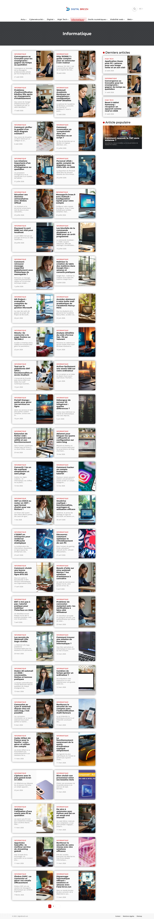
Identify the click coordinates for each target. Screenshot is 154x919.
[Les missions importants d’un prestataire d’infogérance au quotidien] (44, 170)
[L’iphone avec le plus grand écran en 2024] (44, 784)
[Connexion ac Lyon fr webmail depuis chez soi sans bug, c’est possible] (44, 713)
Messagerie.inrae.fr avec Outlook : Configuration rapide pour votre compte (65, 198)
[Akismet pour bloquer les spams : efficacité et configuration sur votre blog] (87, 442)
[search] (134, 9)
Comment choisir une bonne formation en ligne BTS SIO (23, 571)
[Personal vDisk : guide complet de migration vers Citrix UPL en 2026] (87, 170)
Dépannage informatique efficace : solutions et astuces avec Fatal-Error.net (63, 881)
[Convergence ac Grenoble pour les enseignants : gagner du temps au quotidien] (44, 65)
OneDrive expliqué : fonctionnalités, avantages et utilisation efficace (65, 505)
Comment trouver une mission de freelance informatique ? (65, 640)
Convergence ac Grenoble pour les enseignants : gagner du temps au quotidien (23, 60)
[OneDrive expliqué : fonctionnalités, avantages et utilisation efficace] (87, 510)
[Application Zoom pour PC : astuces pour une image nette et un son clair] (134, 65)
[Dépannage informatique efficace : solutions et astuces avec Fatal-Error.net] (87, 885)
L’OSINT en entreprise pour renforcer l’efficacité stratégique (22, 538)
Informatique (20, 54)
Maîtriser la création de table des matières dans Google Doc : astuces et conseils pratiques (65, 267)
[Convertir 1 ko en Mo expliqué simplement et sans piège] (44, 476)
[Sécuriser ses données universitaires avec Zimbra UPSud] (44, 203)
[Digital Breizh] (77, 8)
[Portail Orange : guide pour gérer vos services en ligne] (44, 409)
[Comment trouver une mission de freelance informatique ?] (87, 646)
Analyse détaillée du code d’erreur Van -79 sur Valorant (65, 336)
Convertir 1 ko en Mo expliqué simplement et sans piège (22, 470)
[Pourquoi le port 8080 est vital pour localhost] (44, 237)
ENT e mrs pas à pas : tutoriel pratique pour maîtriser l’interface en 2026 (23, 606)
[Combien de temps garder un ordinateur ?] (87, 680)
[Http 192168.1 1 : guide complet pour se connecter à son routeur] (87, 65)
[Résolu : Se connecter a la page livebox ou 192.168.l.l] (44, 342)
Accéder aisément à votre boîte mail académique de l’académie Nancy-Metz (65, 303)
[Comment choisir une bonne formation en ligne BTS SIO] (44, 577)
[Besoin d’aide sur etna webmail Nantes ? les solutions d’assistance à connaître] (87, 577)
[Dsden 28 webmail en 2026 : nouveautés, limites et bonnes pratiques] (44, 680)
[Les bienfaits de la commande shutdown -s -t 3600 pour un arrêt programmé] (87, 237)
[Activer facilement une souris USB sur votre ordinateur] (87, 375)
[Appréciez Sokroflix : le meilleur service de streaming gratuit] (44, 852)
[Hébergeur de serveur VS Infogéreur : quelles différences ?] (87, 409)
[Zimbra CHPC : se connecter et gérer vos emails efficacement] (44, 885)
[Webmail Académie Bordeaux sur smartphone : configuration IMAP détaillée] (87, 100)
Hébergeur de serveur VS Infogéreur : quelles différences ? (63, 404)
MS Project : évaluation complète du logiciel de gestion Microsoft (23, 303)
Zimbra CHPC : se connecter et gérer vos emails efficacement (22, 879)
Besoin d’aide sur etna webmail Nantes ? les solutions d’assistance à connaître (65, 573)
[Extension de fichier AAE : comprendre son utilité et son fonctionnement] (44, 442)
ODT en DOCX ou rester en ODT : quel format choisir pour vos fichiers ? (22, 505)
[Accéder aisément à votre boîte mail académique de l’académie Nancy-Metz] (87, 308)
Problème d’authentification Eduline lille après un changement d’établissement (23, 94)
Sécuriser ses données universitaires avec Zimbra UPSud (21, 198)
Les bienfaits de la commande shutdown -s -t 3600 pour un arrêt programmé (65, 232)
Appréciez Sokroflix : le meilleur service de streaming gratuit (22, 847)
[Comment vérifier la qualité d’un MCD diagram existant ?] (44, 136)
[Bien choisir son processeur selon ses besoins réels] (87, 784)
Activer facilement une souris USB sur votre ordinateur (65, 368)
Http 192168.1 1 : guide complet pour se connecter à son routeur (65, 59)
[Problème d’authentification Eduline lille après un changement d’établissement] (44, 99)
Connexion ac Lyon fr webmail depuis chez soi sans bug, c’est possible (22, 708)
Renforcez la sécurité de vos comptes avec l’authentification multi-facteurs (65, 708)
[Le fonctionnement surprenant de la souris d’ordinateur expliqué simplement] (87, 749)
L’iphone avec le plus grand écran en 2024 (22, 777)
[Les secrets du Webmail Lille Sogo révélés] (44, 646)
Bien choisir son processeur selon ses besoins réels (65, 777)
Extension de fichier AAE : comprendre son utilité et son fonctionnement (22, 438)
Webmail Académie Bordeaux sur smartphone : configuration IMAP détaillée (63, 95)
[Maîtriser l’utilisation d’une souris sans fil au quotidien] (44, 818)
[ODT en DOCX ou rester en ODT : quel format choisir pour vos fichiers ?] (44, 510)
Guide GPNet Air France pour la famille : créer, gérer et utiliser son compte (22, 742)
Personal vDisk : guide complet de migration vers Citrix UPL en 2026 (65, 164)
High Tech (109, 59)
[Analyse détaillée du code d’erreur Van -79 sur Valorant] (87, 342)
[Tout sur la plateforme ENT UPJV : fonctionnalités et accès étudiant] (44, 375)
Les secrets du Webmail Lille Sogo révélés (21, 639)
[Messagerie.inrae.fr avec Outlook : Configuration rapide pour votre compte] (87, 203)
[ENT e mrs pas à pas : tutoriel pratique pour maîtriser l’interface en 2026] (44, 611)
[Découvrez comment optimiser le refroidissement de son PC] (87, 543)
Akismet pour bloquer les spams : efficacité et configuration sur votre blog (65, 438)
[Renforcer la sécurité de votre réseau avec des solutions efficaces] (87, 852)
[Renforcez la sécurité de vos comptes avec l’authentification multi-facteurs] (87, 713)
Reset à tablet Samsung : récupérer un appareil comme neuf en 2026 (113, 106)
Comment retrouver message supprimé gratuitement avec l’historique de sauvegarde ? (23, 268)
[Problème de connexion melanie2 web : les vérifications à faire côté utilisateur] (87, 611)
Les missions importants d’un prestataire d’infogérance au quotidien (22, 165)
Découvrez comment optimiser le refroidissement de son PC (64, 538)
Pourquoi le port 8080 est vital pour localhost (23, 230)
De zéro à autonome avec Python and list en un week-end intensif (65, 813)
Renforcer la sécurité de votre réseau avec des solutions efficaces (65, 847)
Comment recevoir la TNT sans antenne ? (122, 139)
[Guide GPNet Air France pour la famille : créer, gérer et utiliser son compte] (44, 747)
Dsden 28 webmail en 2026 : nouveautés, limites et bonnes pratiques (23, 675)
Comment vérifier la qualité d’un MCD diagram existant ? (23, 130)
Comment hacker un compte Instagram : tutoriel (65, 470)
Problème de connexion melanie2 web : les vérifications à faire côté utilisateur (65, 607)
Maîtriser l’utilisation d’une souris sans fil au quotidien (23, 812)
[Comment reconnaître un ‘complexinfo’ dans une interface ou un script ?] (87, 136)
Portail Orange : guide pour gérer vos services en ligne (22, 403)
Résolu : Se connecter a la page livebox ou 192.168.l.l (22, 336)
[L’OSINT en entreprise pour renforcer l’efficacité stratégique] (44, 543)
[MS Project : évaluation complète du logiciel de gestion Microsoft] (44, 308)
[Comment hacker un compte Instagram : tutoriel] (87, 476)
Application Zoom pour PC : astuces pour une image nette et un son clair (115, 64)
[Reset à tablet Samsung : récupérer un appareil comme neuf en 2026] (134, 107)
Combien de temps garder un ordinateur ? (64, 673)
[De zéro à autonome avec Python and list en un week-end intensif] (87, 818)
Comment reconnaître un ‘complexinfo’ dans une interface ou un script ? (64, 132)
